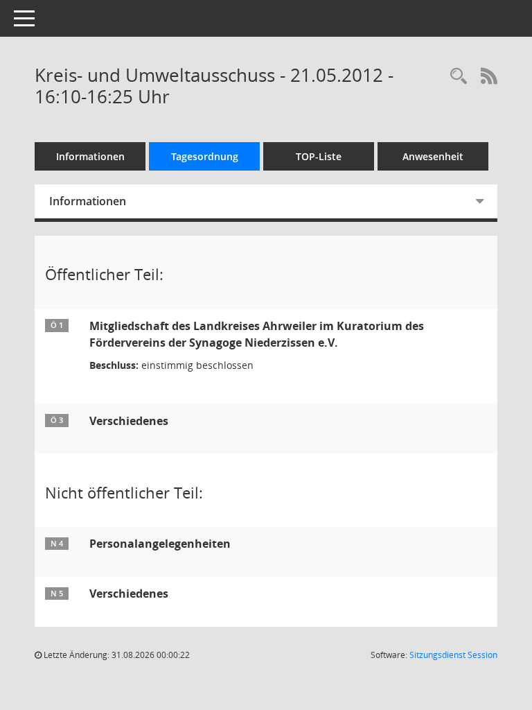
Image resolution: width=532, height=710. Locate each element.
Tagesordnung (204, 156)
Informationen (90, 156)
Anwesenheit (432, 156)
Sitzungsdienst (453, 655)
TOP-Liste (319, 156)
